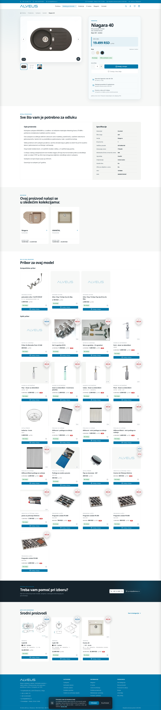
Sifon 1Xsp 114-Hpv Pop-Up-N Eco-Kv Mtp (95, 298)
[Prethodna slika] (23, 39)
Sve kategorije (121, 682)
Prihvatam (94, 703)
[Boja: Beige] (98, 53)
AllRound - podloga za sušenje (62, 430)
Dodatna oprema (68, 690)
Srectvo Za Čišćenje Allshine (122, 473)
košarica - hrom (27, 430)
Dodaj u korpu (122, 66)
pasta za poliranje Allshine (30, 516)
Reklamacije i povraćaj (96, 693)
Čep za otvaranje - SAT (90, 473)
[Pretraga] (126, 6)
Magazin (96, 6)
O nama (88, 6)
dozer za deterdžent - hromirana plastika (63, 389)
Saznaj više (64, 706)
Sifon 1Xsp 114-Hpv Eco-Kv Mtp (62, 297)
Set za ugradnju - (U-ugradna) (93, 345)
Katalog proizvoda (68, 6)
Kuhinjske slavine (68, 685)
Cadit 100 (55, 643)
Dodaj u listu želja (115, 71)
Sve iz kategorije (133, 613)
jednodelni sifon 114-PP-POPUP (32, 297)
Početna (57, 6)
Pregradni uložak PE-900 (30, 558)
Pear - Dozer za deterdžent (30, 388)
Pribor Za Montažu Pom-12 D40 (32, 345)
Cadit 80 (24, 643)
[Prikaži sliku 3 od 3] (39, 67)
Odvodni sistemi (68, 687)
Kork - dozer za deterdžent (122, 345)
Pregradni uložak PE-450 (91, 516)
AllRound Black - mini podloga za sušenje (124, 431)
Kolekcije (81, 6)
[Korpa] (139, 6)
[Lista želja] (135, 6)
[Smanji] (93, 66)
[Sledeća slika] (78, 39)
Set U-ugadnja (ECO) (58, 345)
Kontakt (103, 6)
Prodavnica (31, 13)
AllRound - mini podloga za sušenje (94, 430)
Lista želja (120, 693)
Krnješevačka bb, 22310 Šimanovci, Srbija (33, 690)
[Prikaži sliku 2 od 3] (31, 67)
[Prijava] (130, 6)
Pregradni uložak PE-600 (121, 516)
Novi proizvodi (121, 685)
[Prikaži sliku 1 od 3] (23, 67)
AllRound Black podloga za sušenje (33, 473)
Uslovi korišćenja (95, 687)
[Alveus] (29, 6)
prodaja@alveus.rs (52, 1)
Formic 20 (86, 643)
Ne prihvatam (105, 703)
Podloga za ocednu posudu (61, 473)
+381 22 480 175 (26, 1)
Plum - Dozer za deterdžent (122, 388)
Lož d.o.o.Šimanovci (135, 1)
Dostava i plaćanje (95, 695)
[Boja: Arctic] (93, 53)
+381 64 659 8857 (39, 1)
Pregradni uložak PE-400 (60, 516)
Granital (45, 13)
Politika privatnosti (95, 690)
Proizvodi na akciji (122, 687)
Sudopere (38, 13)
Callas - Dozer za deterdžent (92, 388)
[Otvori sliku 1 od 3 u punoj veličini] (51, 39)
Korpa (119, 690)
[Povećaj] (101, 66)
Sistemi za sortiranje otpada (71, 693)
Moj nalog (120, 695)
